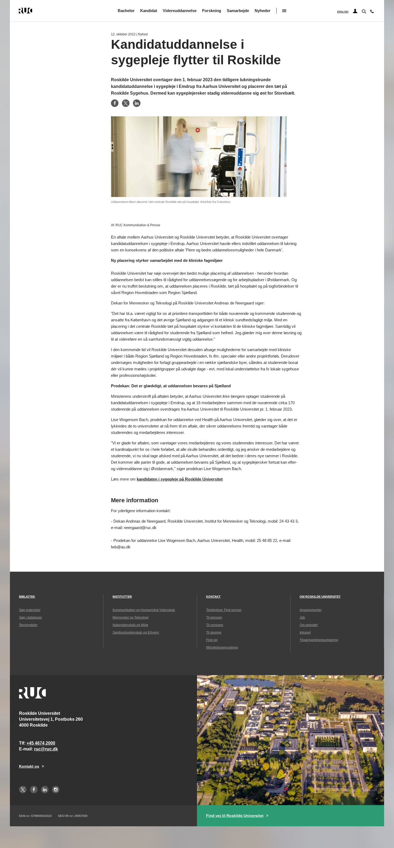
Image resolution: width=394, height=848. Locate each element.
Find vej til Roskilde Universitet (234, 815)
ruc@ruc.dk (46, 749)
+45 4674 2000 (41, 743)
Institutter (122, 596)
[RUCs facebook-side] (34, 789)
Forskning (211, 10)
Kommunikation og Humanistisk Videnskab (144, 610)
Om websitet (309, 625)
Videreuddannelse (179, 10)
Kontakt (213, 596)
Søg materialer (29, 610)
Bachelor (126, 10)
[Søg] (363, 11)
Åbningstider (28, 625)
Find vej (212, 640)
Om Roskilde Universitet (320, 596)
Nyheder (262, 10)
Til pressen (214, 617)
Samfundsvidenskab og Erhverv (136, 632)
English (342, 11)
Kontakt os (29, 766)
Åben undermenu (284, 10)
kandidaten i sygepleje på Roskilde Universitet (180, 479)
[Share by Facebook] (114, 103)
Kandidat (148, 10)
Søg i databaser (30, 617)
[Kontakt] (372, 12)
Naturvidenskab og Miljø (130, 625)
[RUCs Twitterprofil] (23, 789)
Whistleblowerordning (222, 647)
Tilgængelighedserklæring (319, 640)
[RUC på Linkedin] (45, 789)
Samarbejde (238, 10)
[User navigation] (355, 11)
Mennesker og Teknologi (130, 617)
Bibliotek (27, 596)
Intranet (305, 632)
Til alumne (213, 632)
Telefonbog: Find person (223, 610)
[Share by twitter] (125, 103)
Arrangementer (311, 610)
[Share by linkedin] (136, 103)
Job (302, 617)
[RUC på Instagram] (56, 789)
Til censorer (214, 625)
